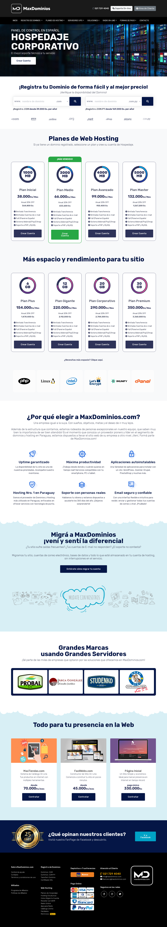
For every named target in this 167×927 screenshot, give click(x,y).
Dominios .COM (47, 872)
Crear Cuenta (23, 61)
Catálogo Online (47, 909)
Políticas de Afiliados (19, 893)
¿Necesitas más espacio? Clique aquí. (83, 360)
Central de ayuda (18, 872)
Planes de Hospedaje (49, 893)
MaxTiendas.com (33, 770)
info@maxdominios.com (111, 877)
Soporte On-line (123, 8)
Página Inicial (133, 770)
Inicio (15, 20)
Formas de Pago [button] (127, 20)
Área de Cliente (146, 8)
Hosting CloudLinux (48, 896)
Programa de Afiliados (19, 890)
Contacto (144, 20)
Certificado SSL (47, 880)
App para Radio (47, 906)
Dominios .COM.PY (48, 875)
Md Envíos (48, 914)
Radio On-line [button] (109, 20)
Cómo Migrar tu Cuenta (50, 898)
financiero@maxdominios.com (114, 879)
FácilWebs (45, 911)
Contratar (34, 797)
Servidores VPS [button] (75, 20)
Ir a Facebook (146, 836)
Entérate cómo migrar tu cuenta (83, 569)
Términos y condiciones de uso (23, 877)
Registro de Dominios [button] (31, 20)
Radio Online (46, 903)
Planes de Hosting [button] (54, 20)
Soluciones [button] (92, 20)
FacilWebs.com (83, 770)
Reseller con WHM (48, 901)
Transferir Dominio (48, 877)
